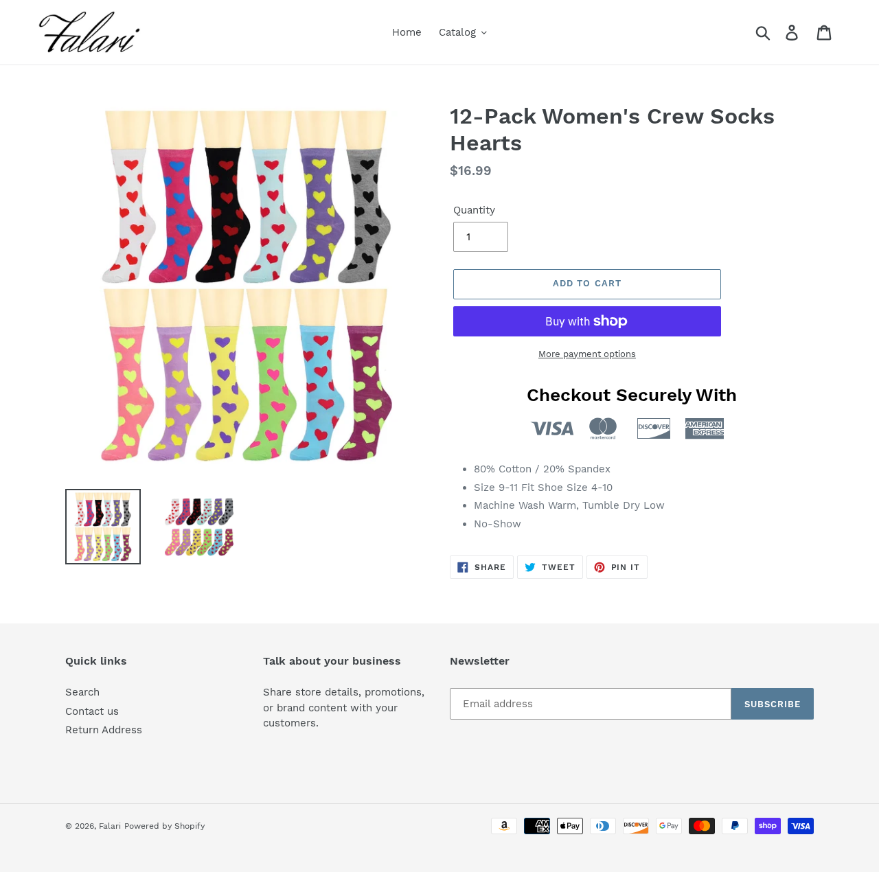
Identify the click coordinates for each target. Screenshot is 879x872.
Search (82, 692)
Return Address (103, 730)
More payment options (587, 354)
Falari (110, 826)
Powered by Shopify (164, 826)
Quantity (474, 210)
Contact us (92, 711)
